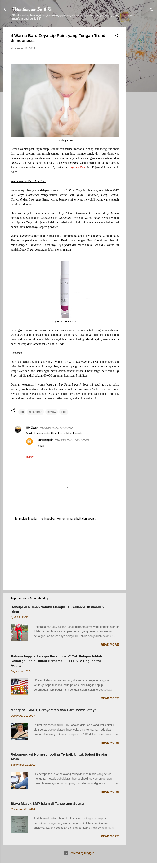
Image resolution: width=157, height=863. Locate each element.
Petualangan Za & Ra (32, 9)
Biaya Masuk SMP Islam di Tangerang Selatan (48, 803)
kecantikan (35, 412)
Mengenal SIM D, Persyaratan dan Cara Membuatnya (53, 710)
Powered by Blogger (81, 853)
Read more (110, 644)
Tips (63, 412)
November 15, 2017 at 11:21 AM (72, 439)
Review (51, 412)
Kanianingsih (45, 440)
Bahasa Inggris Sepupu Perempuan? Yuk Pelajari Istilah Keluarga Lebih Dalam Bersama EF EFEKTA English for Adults (56, 660)
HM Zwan (32, 427)
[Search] (151, 10)
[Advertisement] (141, 84)
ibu (22, 412)
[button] (116, 36)
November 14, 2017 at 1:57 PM (56, 427)
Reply (30, 456)
